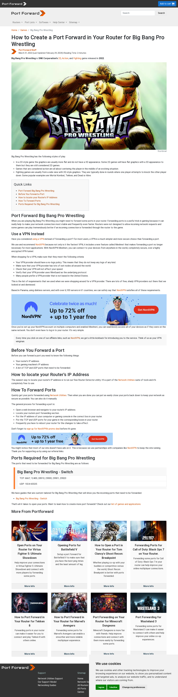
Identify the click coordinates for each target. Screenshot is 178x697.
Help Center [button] (59, 22)
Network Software (86, 682)
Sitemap (86, 3)
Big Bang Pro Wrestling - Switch (31, 498)
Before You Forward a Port (31, 194)
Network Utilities (126, 380)
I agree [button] (101, 687)
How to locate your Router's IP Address (37, 197)
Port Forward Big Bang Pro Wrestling (36, 190)
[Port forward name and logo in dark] (28, 13)
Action (65, 58)
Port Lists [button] (30, 22)
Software (61, 3)
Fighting (77, 58)
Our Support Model (47, 682)
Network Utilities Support (50, 678)
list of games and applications (126, 504)
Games (23, 30)
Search (161, 13)
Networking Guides (47, 685)
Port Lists (49, 3)
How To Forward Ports (29, 201)
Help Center (74, 3)
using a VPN (38, 239)
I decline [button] (113, 687)
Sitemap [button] (73, 22)
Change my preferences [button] (133, 687)
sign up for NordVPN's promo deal (43, 428)
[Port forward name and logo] (14, 3)
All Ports (81, 688)
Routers (38, 3)
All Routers (82, 685)
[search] (93, 3)
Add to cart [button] (166, 3)
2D (59, 58)
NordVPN (40, 244)
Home (14, 30)
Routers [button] (17, 22)
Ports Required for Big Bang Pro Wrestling (39, 204)
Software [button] (44, 22)
